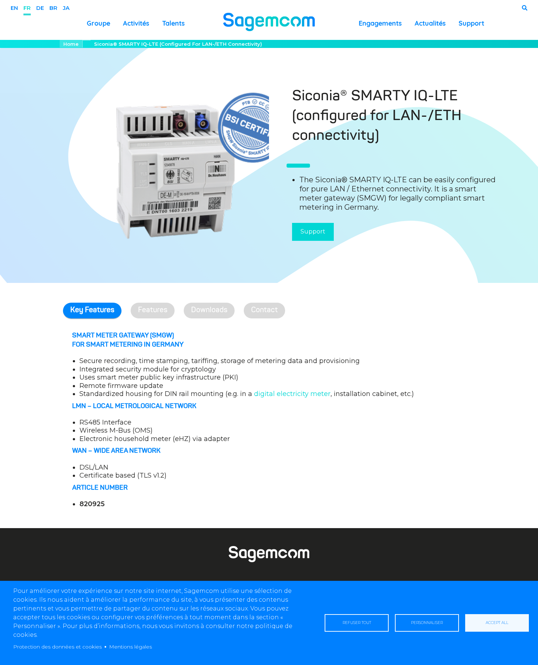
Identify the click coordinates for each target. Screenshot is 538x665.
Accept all (497, 622)
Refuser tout (357, 622)
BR (53, 7)
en (14, 7)
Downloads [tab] (209, 310)
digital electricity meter (292, 394)
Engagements (380, 23)
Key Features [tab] (92, 310)
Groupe (98, 23)
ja (66, 7)
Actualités (430, 23)
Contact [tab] (264, 310)
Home (71, 44)
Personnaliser (427, 622)
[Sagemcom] (269, 22)
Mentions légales (130, 647)
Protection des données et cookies (57, 647)
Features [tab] (152, 310)
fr (27, 7)
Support (471, 23)
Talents (173, 23)
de (40, 7)
